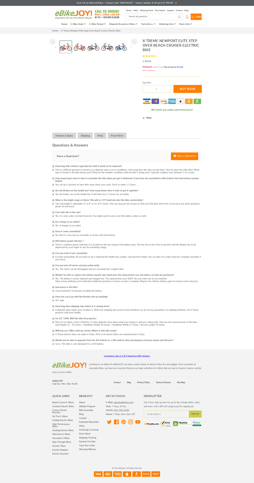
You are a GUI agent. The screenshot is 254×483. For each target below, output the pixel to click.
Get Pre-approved (149, 70)
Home (64, 23)
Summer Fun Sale (87, 441)
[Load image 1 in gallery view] (66, 47)
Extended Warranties (89, 422)
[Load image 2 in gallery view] (79, 47)
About (128, 10)
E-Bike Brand (96, 23)
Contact (179, 10)
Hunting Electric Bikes (63, 430)
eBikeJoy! (57, 381)
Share (149, 117)
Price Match (160, 10)
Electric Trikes (59, 445)
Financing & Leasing (88, 429)
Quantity (147, 82)
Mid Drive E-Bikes (61, 434)
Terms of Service (163, 382)
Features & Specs (64, 135)
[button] (150, 56)
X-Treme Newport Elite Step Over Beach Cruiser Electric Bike (91, 30)
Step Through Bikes (61, 442)
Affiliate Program (87, 406)
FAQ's (135, 10)
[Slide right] (134, 41)
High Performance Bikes (61, 425)
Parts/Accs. (147, 23)
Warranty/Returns (87, 449)
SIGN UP (195, 414)
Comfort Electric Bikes (63, 406)
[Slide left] (52, 41)
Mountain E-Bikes (61, 438)
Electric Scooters (60, 453)
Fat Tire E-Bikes (60, 416)
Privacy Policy (143, 382)
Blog (186, 10)
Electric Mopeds (60, 449)
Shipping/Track (146, 10)
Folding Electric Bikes (62, 420)
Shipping (85, 135)
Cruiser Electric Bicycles (59, 411)
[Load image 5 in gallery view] (121, 47)
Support (170, 10)
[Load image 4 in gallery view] (107, 47)
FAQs (100, 135)
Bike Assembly (86, 410)
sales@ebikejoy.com (123, 402)
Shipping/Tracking (87, 437)
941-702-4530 (121, 410)
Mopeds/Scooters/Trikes (122, 23)
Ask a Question (186, 155)
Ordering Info (166, 23)
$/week (180, 67)
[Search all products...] (179, 17)
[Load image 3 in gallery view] (93, 47)
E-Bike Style (77, 23)
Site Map (181, 382)
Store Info (184, 23)
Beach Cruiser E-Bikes (63, 402)
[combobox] (154, 17)
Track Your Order (87, 445)
